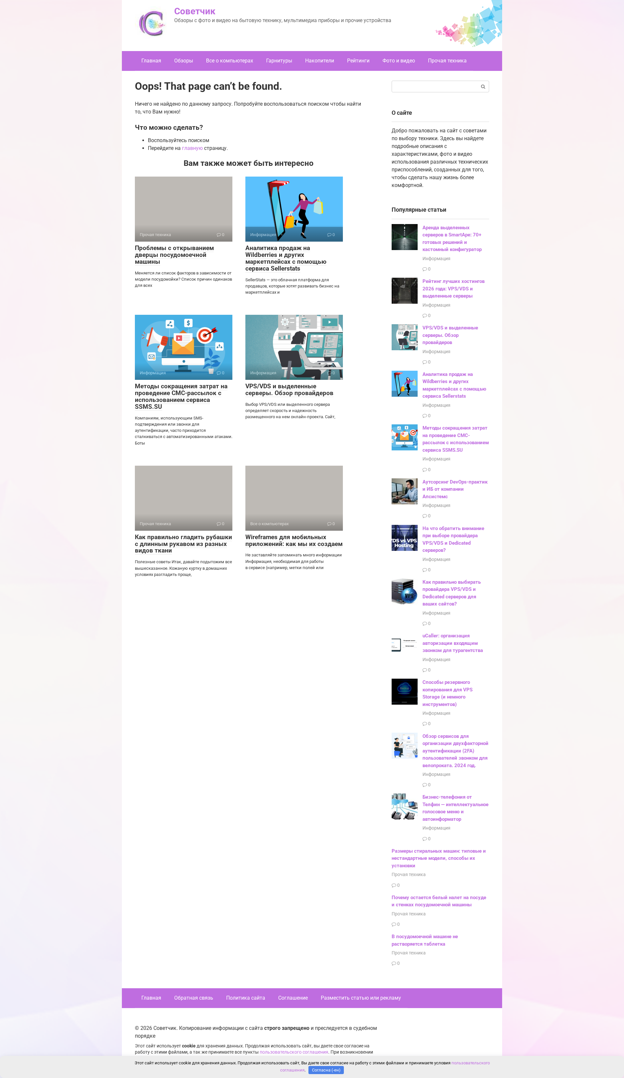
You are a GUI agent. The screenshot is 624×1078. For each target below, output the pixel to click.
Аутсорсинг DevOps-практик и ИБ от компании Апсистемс (455, 489)
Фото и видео (399, 61)
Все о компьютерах (229, 61)
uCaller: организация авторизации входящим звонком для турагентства (452, 643)
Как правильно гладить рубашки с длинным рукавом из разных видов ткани (183, 543)
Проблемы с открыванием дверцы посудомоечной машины (174, 254)
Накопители (319, 61)
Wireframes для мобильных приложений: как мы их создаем (294, 540)
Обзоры (183, 61)
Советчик (194, 11)
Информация (436, 258)
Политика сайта (245, 998)
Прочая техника (447, 61)
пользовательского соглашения (294, 1052)
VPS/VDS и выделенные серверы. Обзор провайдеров (289, 389)
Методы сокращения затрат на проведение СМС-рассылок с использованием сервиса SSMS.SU (181, 396)
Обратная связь (193, 998)
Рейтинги (358, 61)
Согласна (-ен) (326, 1070)
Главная (151, 61)
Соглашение (293, 998)
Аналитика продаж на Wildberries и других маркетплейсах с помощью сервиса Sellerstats (285, 258)
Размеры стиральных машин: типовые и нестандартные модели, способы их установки (439, 858)
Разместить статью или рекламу (361, 998)
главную (192, 148)
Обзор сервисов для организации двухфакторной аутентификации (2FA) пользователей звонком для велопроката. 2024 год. (455, 750)
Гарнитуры (279, 61)
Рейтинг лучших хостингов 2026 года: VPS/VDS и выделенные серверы (453, 288)
